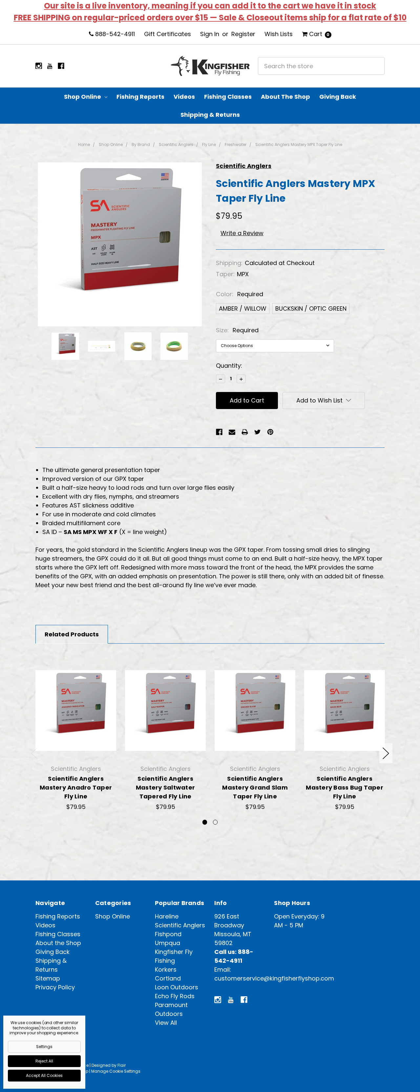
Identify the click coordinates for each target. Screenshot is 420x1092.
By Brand (141, 144)
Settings (44, 1046)
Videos (184, 97)
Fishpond (168, 934)
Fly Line (209, 144)
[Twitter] (257, 432)
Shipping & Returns (210, 115)
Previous (34, 753)
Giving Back (337, 97)
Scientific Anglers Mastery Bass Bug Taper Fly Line (344, 787)
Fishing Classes (228, 97)
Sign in (209, 34)
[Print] (245, 432)
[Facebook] (219, 432)
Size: (237, 330)
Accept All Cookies (44, 1075)
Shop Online (83, 97)
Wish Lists (278, 34)
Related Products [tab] (72, 634)
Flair (121, 1065)
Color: (239, 294)
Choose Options (76, 745)
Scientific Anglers (176, 144)
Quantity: (229, 365)
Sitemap (47, 978)
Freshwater (235, 144)
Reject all (44, 1061)
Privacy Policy (55, 987)
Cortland (168, 978)
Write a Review (241, 233)
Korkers (166, 969)
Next (385, 753)
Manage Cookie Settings (115, 1071)
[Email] (232, 432)
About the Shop (285, 97)
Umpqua (167, 943)
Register (243, 34)
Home (84, 144)
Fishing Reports (140, 97)
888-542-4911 (114, 34)
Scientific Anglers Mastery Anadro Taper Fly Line (76, 787)
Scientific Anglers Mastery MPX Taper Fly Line (298, 144)
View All (166, 1023)
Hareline (166, 916)
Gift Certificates (167, 34)
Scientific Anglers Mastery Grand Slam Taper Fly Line (255, 787)
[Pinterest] (270, 432)
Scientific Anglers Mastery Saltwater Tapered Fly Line (165, 787)
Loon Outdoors (176, 987)
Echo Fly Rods (175, 996)
